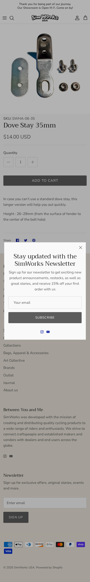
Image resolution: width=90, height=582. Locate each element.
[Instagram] (42, 331)
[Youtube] (48, 331)
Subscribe (45, 317)
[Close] (80, 247)
